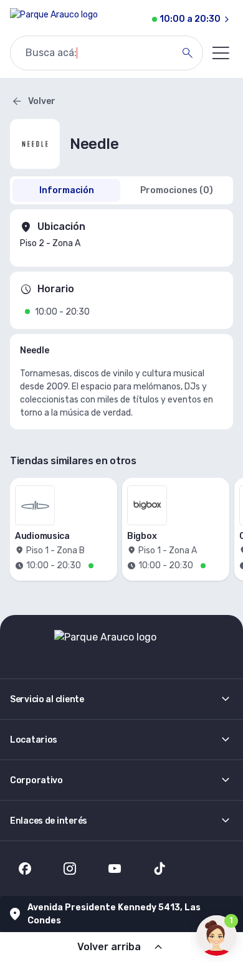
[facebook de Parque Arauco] (25, 868)
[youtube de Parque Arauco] (115, 868)
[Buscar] (187, 53)
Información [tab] (66, 190)
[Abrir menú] (220, 52)
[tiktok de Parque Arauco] (159, 868)
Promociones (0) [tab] (176, 190)
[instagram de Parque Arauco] (70, 868)
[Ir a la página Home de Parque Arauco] (54, 19)
